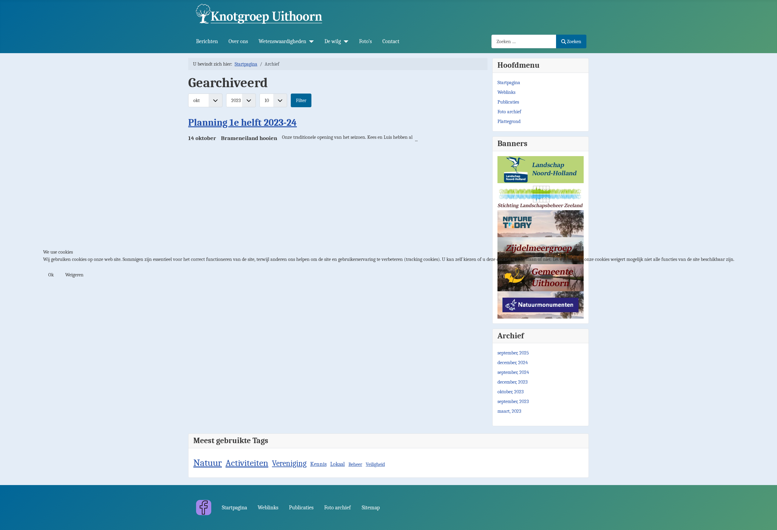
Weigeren (74, 275)
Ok (51, 275)
